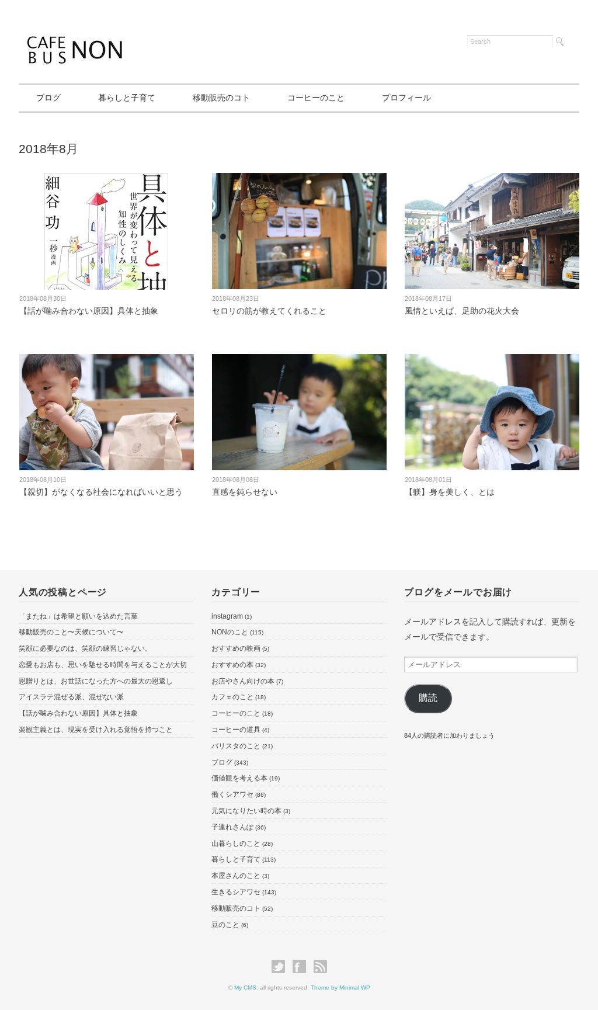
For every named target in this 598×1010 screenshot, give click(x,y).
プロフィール (406, 97)
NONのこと (229, 632)
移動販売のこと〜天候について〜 (71, 632)
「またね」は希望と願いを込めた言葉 (78, 616)
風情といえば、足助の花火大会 (462, 310)
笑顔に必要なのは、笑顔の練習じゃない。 (85, 648)
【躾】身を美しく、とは (450, 492)
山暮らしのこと (235, 843)
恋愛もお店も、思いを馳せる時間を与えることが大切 (103, 665)
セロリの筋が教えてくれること (269, 310)
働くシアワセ (232, 794)
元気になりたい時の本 (246, 811)
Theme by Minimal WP (340, 987)
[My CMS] (76, 39)
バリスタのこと (235, 746)
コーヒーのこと (316, 97)
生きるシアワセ (235, 892)
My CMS (245, 987)
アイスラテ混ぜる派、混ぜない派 (71, 697)
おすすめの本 (232, 665)
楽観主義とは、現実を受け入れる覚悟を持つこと (96, 730)
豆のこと (225, 925)
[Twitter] (281, 966)
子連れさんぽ (232, 827)
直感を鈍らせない (244, 492)
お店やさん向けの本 (242, 681)
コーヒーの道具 (235, 730)
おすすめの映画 (235, 648)
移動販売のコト (221, 97)
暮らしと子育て (126, 97)
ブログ (48, 97)
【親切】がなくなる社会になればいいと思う (101, 492)
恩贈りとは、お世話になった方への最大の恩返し (96, 681)
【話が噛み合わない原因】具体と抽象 (88, 310)
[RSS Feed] (320, 966)
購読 (428, 698)
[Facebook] (302, 966)
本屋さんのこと (235, 876)
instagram (227, 616)
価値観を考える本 (239, 778)
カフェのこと (232, 697)
